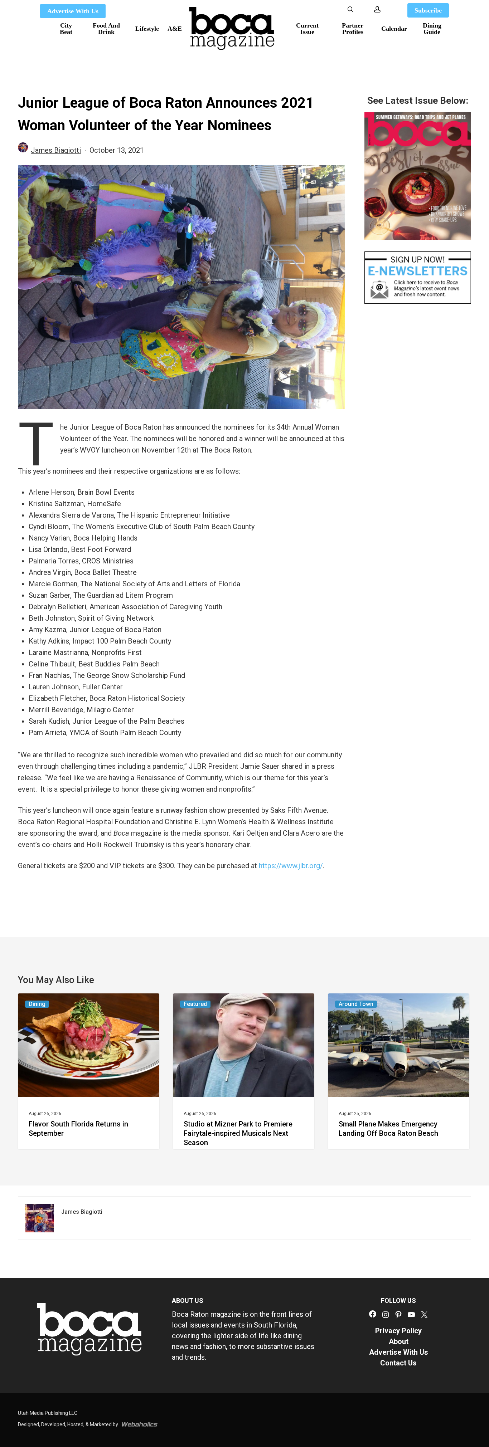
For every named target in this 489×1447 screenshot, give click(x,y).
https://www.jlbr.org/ (291, 865)
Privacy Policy (398, 1330)
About (398, 1341)
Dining (37, 1004)
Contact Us (398, 1363)
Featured (195, 1004)
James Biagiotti (56, 150)
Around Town (356, 1004)
